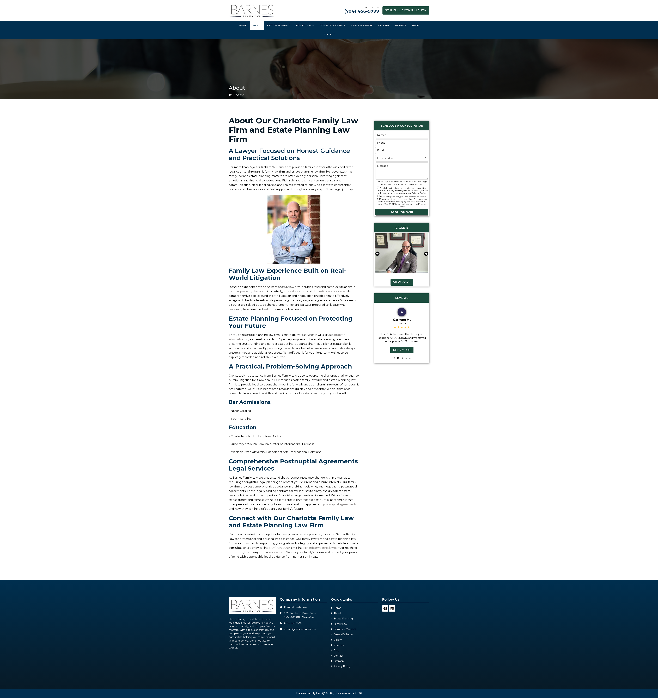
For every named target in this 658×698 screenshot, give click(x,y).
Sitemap (339, 661)
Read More (402, 350)
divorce (234, 291)
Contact (338, 655)
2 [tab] (398, 358)
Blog (336, 650)
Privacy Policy (388, 184)
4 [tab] (406, 358)
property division (251, 291)
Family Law (340, 623)
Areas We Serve (343, 634)
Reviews (339, 645)
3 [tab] (402, 358)
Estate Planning (343, 618)
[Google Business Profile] (392, 608)
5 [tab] (410, 358)
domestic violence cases (329, 291)
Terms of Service (408, 184)
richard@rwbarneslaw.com (321, 547)
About (337, 613)
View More (402, 282)
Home (337, 608)
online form (277, 552)
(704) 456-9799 (361, 11)
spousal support (294, 291)
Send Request (400, 212)
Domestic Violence (345, 629)
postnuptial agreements (339, 504)
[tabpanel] (402, 329)
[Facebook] (385, 608)
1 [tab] (394, 358)
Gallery (338, 639)
